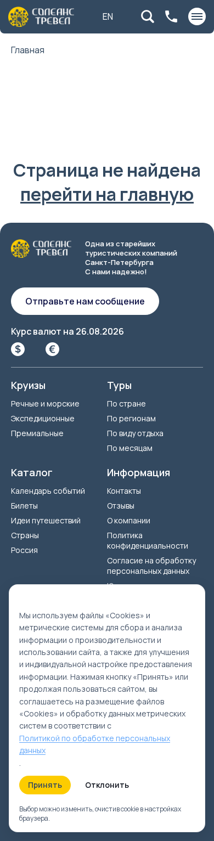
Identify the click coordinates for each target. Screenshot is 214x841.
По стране (126, 403)
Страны (25, 535)
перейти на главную (107, 194)
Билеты (24, 505)
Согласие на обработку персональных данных (151, 565)
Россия (24, 550)
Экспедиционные (43, 418)
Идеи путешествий (46, 520)
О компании (128, 520)
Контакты (124, 491)
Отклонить (107, 785)
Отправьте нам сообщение (85, 301)
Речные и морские (45, 403)
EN (108, 16)
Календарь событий (48, 491)
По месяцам (130, 448)
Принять (45, 785)
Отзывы (120, 505)
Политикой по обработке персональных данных (94, 744)
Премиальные (37, 433)
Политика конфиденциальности (147, 540)
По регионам (131, 418)
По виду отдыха (135, 433)
